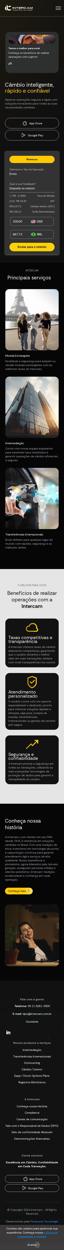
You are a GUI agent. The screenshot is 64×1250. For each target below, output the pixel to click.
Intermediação (32, 1050)
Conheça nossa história (32, 1106)
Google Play (35, 135)
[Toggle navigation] (58, 8)
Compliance (32, 1113)
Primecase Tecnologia (44, 1221)
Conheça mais (17, 891)
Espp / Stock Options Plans (32, 1076)
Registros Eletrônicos (32, 1082)
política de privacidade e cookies (38, 1234)
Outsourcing (32, 1063)
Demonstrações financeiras (32, 1139)
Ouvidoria (32, 1021)
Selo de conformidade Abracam (32, 1132)
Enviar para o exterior (32, 246)
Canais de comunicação (32, 1119)
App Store (35, 123)
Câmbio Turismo (32, 1069)
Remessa (32, 159)
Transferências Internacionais (32, 1056)
